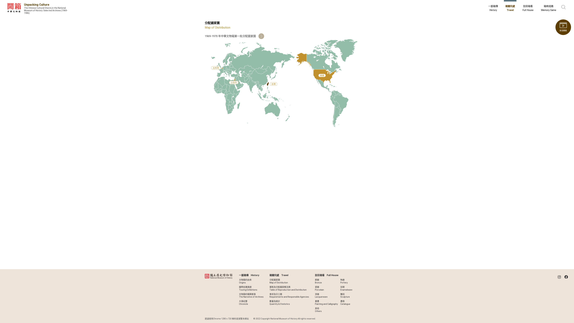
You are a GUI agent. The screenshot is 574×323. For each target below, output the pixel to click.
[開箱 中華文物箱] (14, 9)
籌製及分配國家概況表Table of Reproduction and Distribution (288, 288)
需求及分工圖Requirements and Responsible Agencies (289, 295)
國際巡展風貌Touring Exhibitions (248, 288)
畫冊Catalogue (345, 302)
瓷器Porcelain (319, 288)
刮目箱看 (527, 8)
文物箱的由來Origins (245, 281)
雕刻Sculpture (345, 295)
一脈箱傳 (493, 8)
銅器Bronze (318, 281)
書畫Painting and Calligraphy (326, 302)
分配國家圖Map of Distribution (279, 281)
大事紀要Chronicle (243, 302)
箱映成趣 (548, 8)
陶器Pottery (344, 281)
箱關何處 (510, 8)
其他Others (318, 309)
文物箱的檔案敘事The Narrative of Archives (251, 295)
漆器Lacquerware (321, 295)
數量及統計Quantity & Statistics (280, 302)
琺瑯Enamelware (346, 288)
